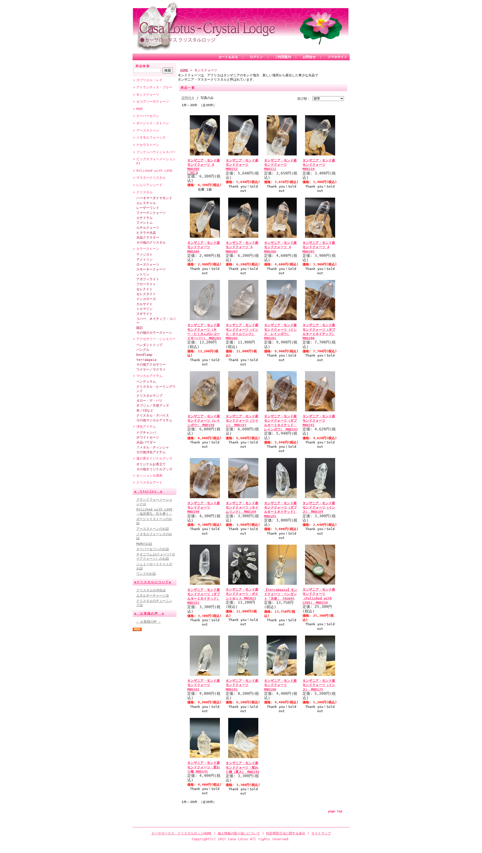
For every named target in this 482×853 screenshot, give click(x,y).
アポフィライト (147, 279)
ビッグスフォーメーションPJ (155, 161)
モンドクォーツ (147, 94)
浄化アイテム (146, 426)
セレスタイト (146, 294)
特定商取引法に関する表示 (285, 833)
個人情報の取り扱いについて (239, 833)
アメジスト (144, 254)
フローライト (146, 284)
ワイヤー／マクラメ (151, 369)
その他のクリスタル (151, 242)
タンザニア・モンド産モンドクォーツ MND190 (203, 507)
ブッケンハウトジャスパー (155, 152)
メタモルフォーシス (151, 137)
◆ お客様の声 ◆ (149, 613)
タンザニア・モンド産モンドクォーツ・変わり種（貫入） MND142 (242, 767)
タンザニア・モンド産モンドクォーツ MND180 (280, 685)
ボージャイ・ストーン (152, 123)
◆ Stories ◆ (148, 491)
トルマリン (144, 309)
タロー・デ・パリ (149, 401)
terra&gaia (146, 360)
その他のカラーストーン (154, 332)
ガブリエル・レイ (149, 80)
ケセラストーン (147, 145)
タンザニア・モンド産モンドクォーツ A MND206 (280, 247)
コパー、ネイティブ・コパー (155, 321)
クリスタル (144, 192)
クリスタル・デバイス (152, 415)
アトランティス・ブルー (154, 87)
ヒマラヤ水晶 (146, 233)
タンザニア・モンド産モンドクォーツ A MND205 (319, 247)
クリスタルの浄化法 (151, 590)
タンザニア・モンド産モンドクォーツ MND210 (319, 164)
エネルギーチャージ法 (152, 595)
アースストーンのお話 (152, 529)
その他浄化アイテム (151, 452)
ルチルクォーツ (147, 228)
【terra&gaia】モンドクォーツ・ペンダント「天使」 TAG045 (280, 594)
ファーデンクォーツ (151, 213)
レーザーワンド (147, 208)
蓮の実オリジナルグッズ (154, 458)
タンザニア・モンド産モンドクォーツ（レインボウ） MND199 (203, 420)
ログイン (256, 57)
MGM (139, 109)
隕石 (139, 328)
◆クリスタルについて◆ (152, 582)
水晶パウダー (146, 442)
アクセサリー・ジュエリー (155, 339)
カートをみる (228, 57)
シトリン (142, 274)
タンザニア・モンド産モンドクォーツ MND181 (242, 685)
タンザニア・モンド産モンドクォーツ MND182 (203, 685)
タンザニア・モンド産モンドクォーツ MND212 (242, 164)
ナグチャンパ (146, 432)
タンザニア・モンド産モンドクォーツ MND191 (319, 420)
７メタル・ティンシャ (152, 447)
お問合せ (309, 57)
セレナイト (144, 289)
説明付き (188, 98)
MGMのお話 (144, 544)
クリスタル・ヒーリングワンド (155, 389)
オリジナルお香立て (151, 464)
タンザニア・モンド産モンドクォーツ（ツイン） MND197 (242, 420)
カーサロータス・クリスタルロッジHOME (181, 833)
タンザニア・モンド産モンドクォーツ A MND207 (242, 247)
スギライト (144, 314)
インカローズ (146, 299)
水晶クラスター (147, 237)
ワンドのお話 (146, 574)
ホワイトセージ (147, 437)
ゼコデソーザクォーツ (152, 101)
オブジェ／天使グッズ (152, 405)
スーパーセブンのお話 (152, 549)
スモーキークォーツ (151, 269)
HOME (184, 70)
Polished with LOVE (154, 171)
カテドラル (144, 218)
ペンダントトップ (149, 345)
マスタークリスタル (151, 178)
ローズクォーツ (147, 264)
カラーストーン (147, 249)
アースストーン (147, 130)
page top (335, 811)
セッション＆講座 (149, 475)
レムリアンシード (149, 185)
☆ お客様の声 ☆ (148, 621)
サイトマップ (321, 833)
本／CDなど (144, 410)
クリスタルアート (149, 482)
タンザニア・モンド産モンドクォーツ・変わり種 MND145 (203, 767)
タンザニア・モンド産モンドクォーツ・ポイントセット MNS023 (242, 594)
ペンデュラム (146, 381)
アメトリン (144, 259)
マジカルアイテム (149, 376)
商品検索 (143, 66)
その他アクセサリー (151, 364)
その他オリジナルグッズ (154, 469)
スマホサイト (337, 57)
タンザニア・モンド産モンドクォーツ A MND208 (203, 164)
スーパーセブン (147, 116)
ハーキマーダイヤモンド (154, 198)
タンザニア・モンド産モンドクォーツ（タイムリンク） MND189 (242, 507)
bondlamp (144, 355)
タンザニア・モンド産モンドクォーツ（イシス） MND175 (319, 685)
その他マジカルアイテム (154, 420)
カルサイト (144, 304)
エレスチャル (146, 203)
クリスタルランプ (149, 395)
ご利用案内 (283, 57)
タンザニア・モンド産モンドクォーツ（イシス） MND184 (319, 507)
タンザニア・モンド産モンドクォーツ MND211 (280, 164)
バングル (142, 350)
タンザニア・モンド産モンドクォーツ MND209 (203, 247)
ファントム (144, 222)
